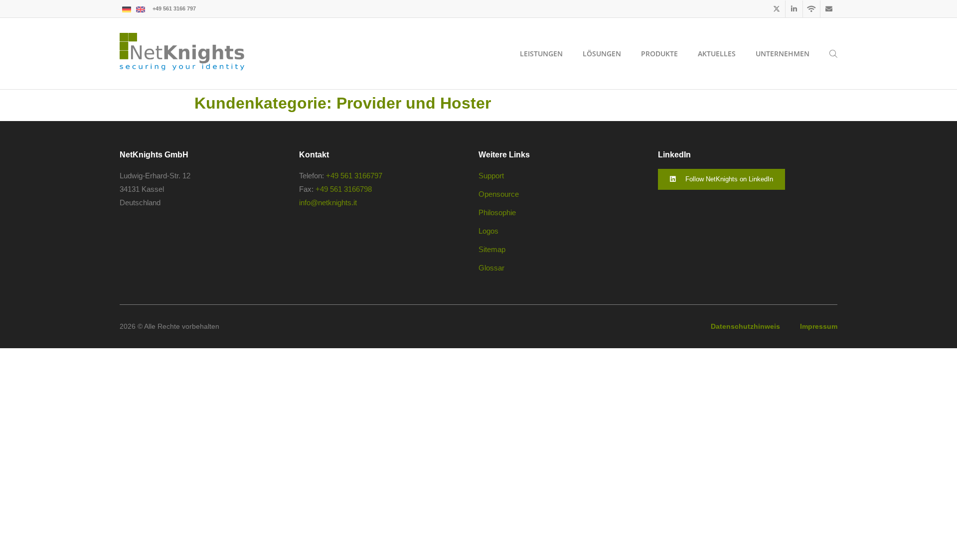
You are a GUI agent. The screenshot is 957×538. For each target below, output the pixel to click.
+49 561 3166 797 (174, 8)
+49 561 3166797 (354, 175)
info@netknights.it (328, 202)
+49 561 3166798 (344, 189)
